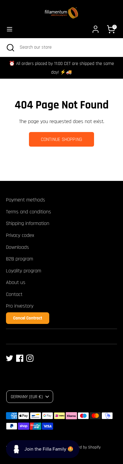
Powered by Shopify (84, 447)
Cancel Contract (27, 318)
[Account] (96, 27)
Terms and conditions (28, 211)
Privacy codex (20, 235)
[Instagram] (29, 358)
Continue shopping (61, 139)
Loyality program (23, 270)
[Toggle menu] (10, 29)
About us (15, 282)
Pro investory (19, 305)
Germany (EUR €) (27, 397)
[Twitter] (9, 358)
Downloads (17, 247)
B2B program (19, 258)
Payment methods (25, 199)
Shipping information (27, 223)
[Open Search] (9, 47)
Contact (14, 294)
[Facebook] (19, 358)
